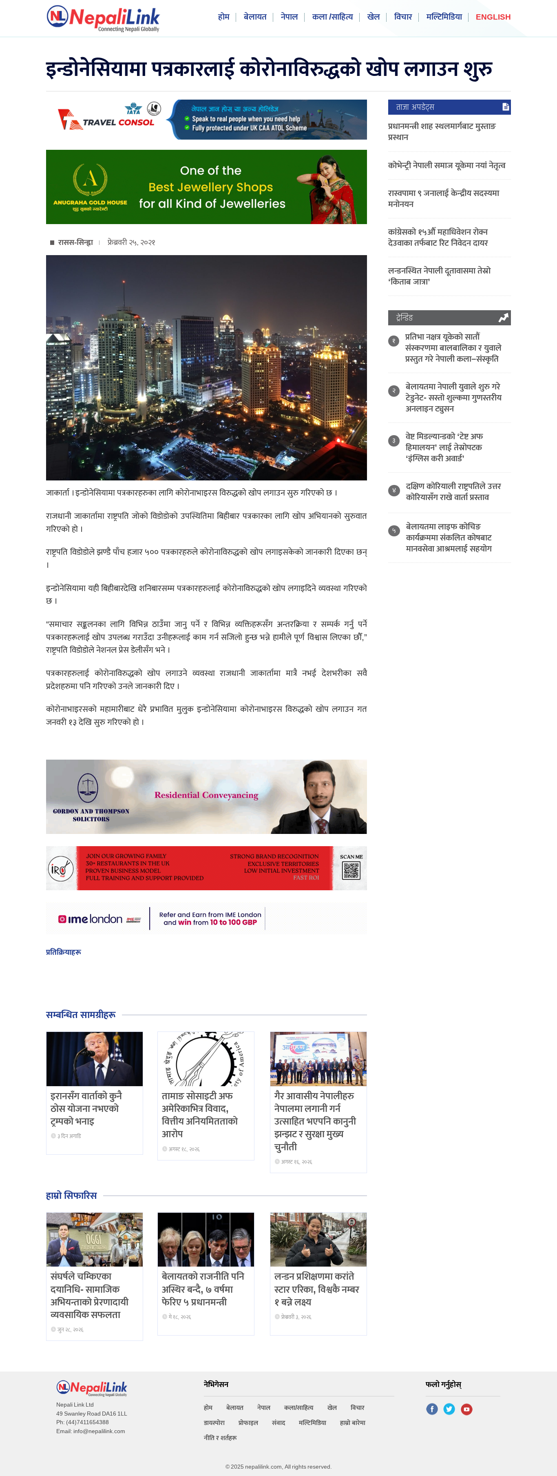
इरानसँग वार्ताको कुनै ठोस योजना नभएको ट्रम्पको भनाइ (86, 1109)
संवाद (278, 1423)
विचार (403, 17)
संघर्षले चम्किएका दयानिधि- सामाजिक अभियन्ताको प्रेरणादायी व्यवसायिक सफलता (89, 1296)
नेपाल (289, 17)
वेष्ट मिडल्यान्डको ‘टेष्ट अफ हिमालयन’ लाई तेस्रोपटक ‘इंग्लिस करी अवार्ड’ (444, 447)
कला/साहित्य (299, 1408)
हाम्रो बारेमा (352, 1423)
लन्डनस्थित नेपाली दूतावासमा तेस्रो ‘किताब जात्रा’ (439, 276)
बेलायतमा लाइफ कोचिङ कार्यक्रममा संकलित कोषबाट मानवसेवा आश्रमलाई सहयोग (449, 538)
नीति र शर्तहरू (220, 1438)
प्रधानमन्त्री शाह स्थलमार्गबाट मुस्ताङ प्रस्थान (442, 131)
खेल (373, 17)
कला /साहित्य (332, 17)
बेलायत (255, 17)
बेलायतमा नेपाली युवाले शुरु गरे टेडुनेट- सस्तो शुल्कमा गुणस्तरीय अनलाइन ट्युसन (454, 398)
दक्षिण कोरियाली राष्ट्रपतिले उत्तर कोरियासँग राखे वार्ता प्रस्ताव (453, 492)
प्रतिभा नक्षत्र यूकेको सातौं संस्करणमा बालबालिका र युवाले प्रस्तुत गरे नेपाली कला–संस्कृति (453, 348)
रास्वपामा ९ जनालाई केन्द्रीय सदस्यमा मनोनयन (443, 198)
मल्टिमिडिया (444, 17)
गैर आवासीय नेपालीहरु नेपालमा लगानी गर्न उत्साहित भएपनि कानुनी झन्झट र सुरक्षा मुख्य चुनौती (315, 1122)
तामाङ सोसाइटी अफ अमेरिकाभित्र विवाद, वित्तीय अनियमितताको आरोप (200, 1115)
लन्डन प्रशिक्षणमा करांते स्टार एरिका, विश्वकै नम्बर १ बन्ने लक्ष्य (316, 1289)
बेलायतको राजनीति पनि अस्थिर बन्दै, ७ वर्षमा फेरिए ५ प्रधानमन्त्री (203, 1289)
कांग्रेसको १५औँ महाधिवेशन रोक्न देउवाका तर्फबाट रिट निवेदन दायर (438, 237)
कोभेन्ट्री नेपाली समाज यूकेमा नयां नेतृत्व (447, 165)
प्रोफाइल (248, 1423)
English (493, 18)
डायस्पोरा (214, 1423)
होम (224, 17)
